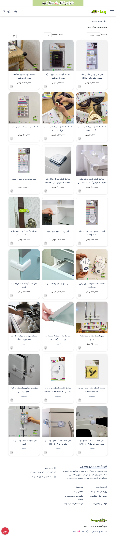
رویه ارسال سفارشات (98, 496)
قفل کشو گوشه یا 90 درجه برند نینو (24, 285)
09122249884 (47, 472)
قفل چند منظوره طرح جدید (58, 231)
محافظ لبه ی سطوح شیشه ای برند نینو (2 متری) (58, 337)
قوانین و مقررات (100, 503)
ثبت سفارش (101, 487)
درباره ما (79, 487)
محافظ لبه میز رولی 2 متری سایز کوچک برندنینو (58, 128)
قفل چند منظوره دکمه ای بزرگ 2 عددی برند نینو (24, 389)
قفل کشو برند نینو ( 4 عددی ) (58, 283)
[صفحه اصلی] (105, 21)
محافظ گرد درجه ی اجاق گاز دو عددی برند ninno (24, 337)
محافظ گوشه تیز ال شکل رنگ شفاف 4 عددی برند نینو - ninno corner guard (58, 181)
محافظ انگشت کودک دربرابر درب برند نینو (92, 285)
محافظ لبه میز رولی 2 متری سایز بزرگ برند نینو (92, 128)
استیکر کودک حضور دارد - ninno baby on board (92, 389)
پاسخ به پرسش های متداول (74, 497)
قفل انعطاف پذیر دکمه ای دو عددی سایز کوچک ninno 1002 (92, 442)
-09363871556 (36, 472)
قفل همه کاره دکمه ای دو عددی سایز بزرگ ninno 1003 (58, 442)
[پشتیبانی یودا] (5, 531)
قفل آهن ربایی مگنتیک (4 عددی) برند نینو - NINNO (92, 76)
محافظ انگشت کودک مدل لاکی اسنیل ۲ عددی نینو (24, 233)
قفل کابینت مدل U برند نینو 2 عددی (92, 337)
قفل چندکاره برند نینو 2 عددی (24, 179)
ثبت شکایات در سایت (73, 503)
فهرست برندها (97, 21)
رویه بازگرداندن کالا (99, 491)
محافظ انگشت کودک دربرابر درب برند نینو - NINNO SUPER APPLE (58, 389)
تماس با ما (78, 491)
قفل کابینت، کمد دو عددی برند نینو (24, 442)
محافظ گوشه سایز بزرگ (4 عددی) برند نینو (24, 76)
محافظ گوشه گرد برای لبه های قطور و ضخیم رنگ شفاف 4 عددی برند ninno (92, 181)
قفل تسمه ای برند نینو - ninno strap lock (92, 233)
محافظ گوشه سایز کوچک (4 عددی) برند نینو (58, 76)
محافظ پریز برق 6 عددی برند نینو (24, 126)
